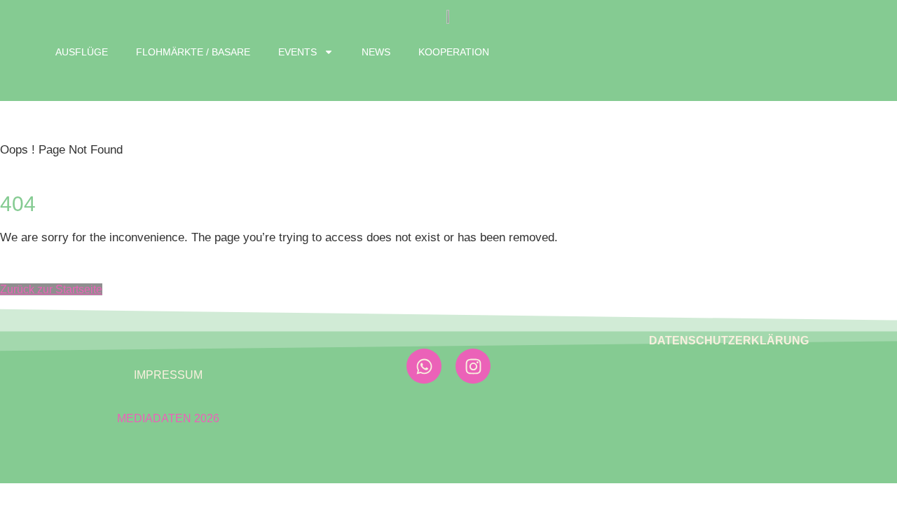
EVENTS (297, 52)
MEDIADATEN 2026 (168, 418)
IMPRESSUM (168, 375)
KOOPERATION (453, 52)
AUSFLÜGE (81, 52)
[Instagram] (473, 366)
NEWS (376, 52)
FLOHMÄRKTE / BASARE (193, 52)
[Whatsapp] (423, 366)
